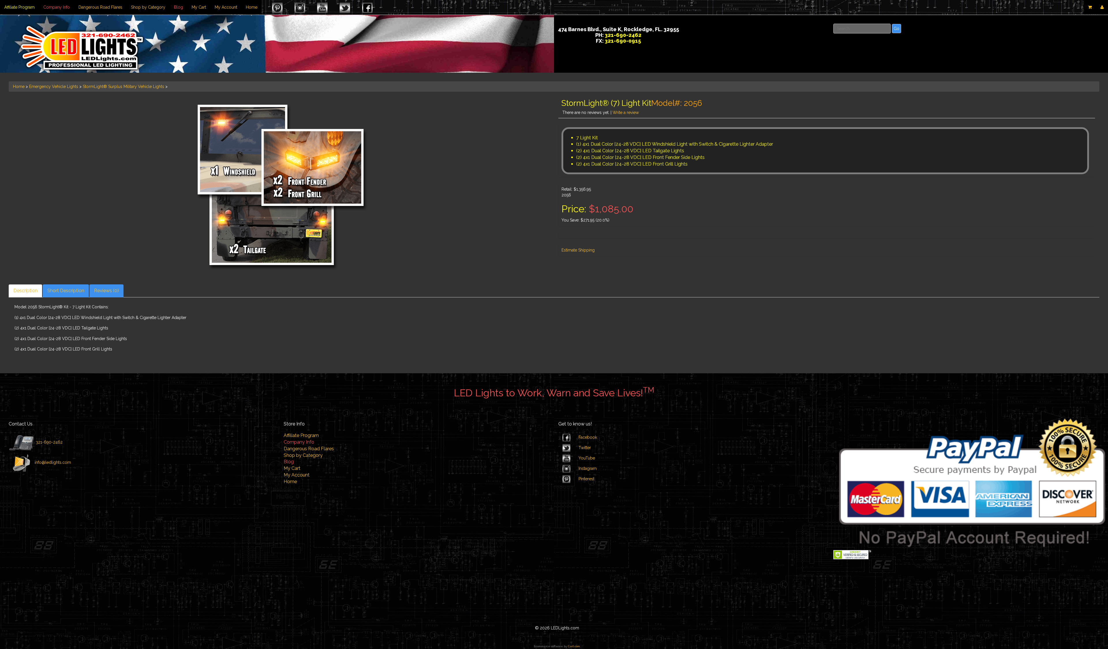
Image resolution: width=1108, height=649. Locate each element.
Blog (178, 7)
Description (25, 290)
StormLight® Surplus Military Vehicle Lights (123, 86)
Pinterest (586, 479)
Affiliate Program (19, 7)
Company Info (56, 7)
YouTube (587, 458)
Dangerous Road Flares (100, 7)
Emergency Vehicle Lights (53, 86)
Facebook (588, 437)
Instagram (588, 468)
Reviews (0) (106, 290)
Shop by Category (148, 7)
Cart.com (574, 646)
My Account (226, 7)
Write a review (626, 112)
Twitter (585, 447)
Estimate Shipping (578, 250)
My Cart (199, 7)
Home (251, 7)
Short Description (65, 290)
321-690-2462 (49, 442)
